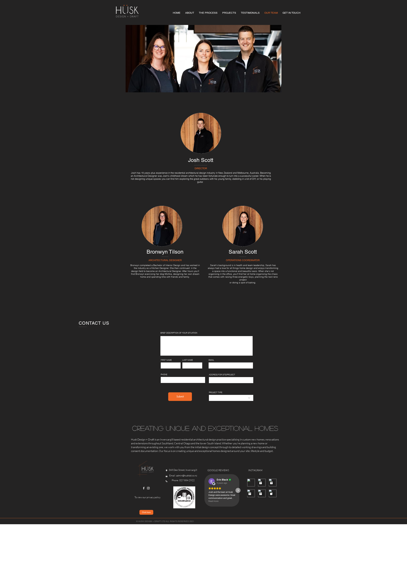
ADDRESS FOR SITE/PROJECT (222, 375)
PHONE (164, 374)
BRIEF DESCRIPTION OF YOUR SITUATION (178, 333)
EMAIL (211, 360)
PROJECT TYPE (215, 392)
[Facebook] (143, 488)
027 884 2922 (187, 480)
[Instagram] (148, 488)
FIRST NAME (166, 360)
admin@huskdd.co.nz (186, 475)
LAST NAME (187, 360)
